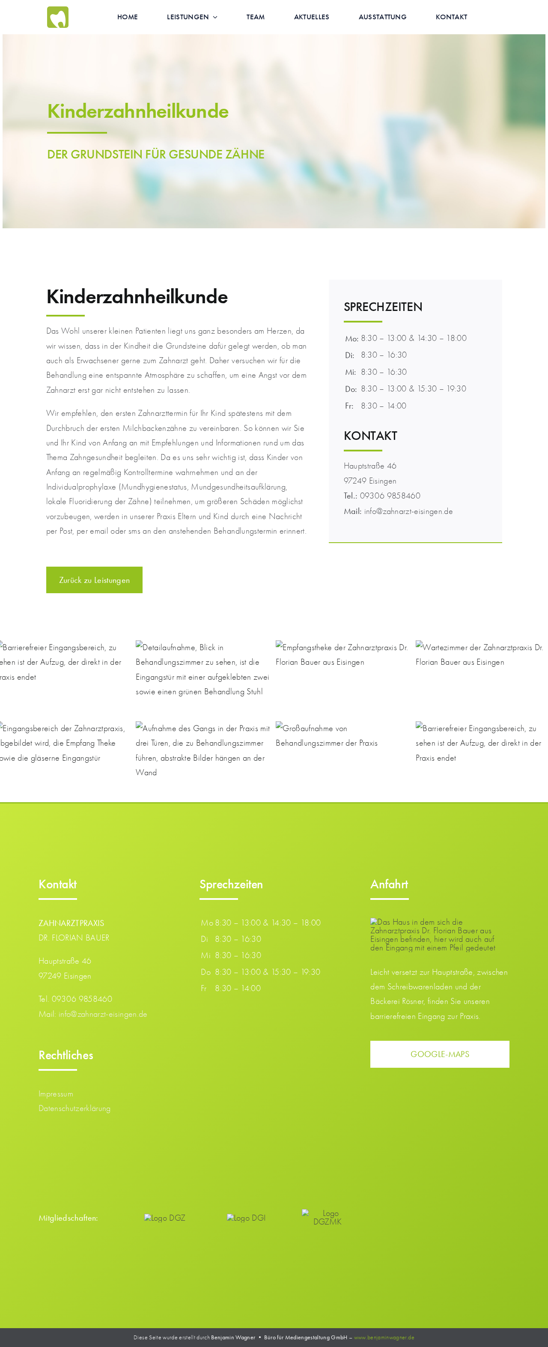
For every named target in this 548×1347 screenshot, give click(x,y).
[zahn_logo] (57, 10)
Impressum (56, 1094)
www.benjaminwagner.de (384, 1337)
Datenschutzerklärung (75, 1108)
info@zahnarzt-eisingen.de (103, 1014)
